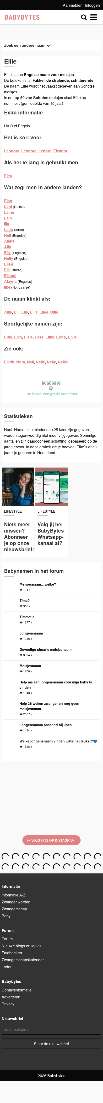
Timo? (25, 600)
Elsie (28, 337)
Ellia (34, 312)
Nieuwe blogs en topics (21, 946)
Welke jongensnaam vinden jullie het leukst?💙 (58, 741)
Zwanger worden (16, 902)
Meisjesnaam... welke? (38, 584)
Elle (24, 312)
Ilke (7, 287)
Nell (7, 235)
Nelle (40, 362)
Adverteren (11, 997)
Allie (8, 312)
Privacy (8, 1004)
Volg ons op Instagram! (53, 840)
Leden (7, 966)
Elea (8, 175)
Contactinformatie (17, 990)
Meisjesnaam (30, 665)
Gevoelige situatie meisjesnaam (45, 649)
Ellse (39, 337)
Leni (8, 206)
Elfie (8, 337)
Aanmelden (72, 5)
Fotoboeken (12, 952)
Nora (20, 362)
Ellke (49, 337)
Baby (6, 916)
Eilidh (9, 362)
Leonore (29, 151)
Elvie (72, 337)
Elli (7, 270)
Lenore (44, 151)
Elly (7, 252)
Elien (8, 264)
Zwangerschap (14, 909)
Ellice (61, 337)
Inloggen (92, 5)
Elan (8, 200)
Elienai (10, 275)
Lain (8, 218)
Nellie (63, 362)
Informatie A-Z (14, 895)
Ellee (43, 312)
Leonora (11, 151)
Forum (7, 939)
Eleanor (60, 151)
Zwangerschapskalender (23, 959)
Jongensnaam (31, 633)
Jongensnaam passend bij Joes (46, 724)
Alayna (10, 281)
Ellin (18, 337)
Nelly (8, 258)
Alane (9, 241)
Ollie (54, 312)
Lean (8, 229)
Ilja (6, 223)
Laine (9, 212)
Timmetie (27, 616)
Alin (7, 246)
